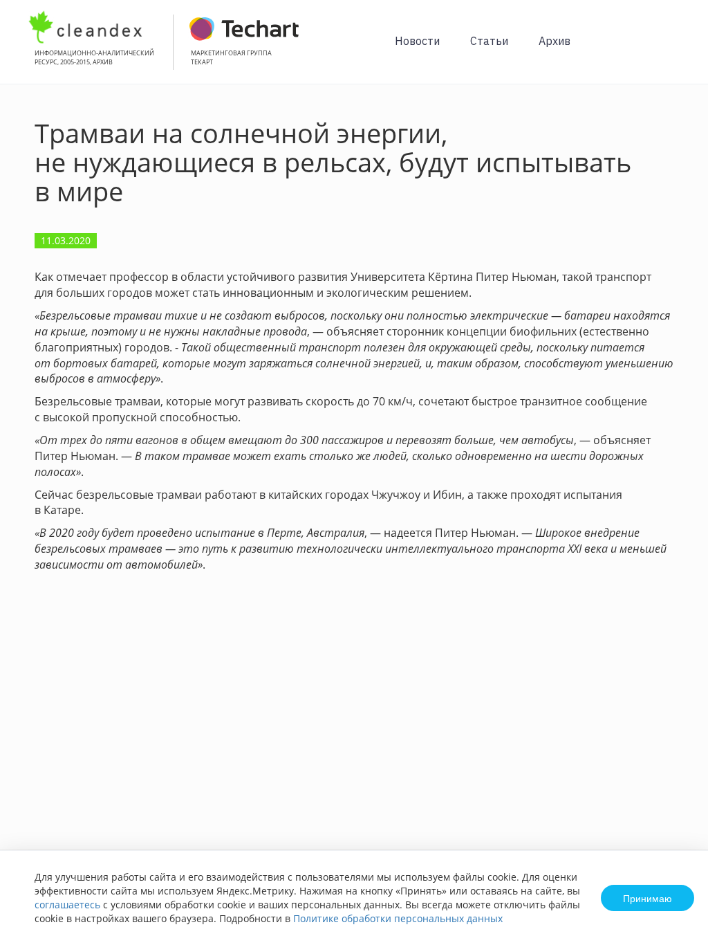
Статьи (489, 41)
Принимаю (647, 898)
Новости (417, 41)
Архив (554, 41)
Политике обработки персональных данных (398, 918)
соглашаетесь (67, 904)
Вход (676, 49)
